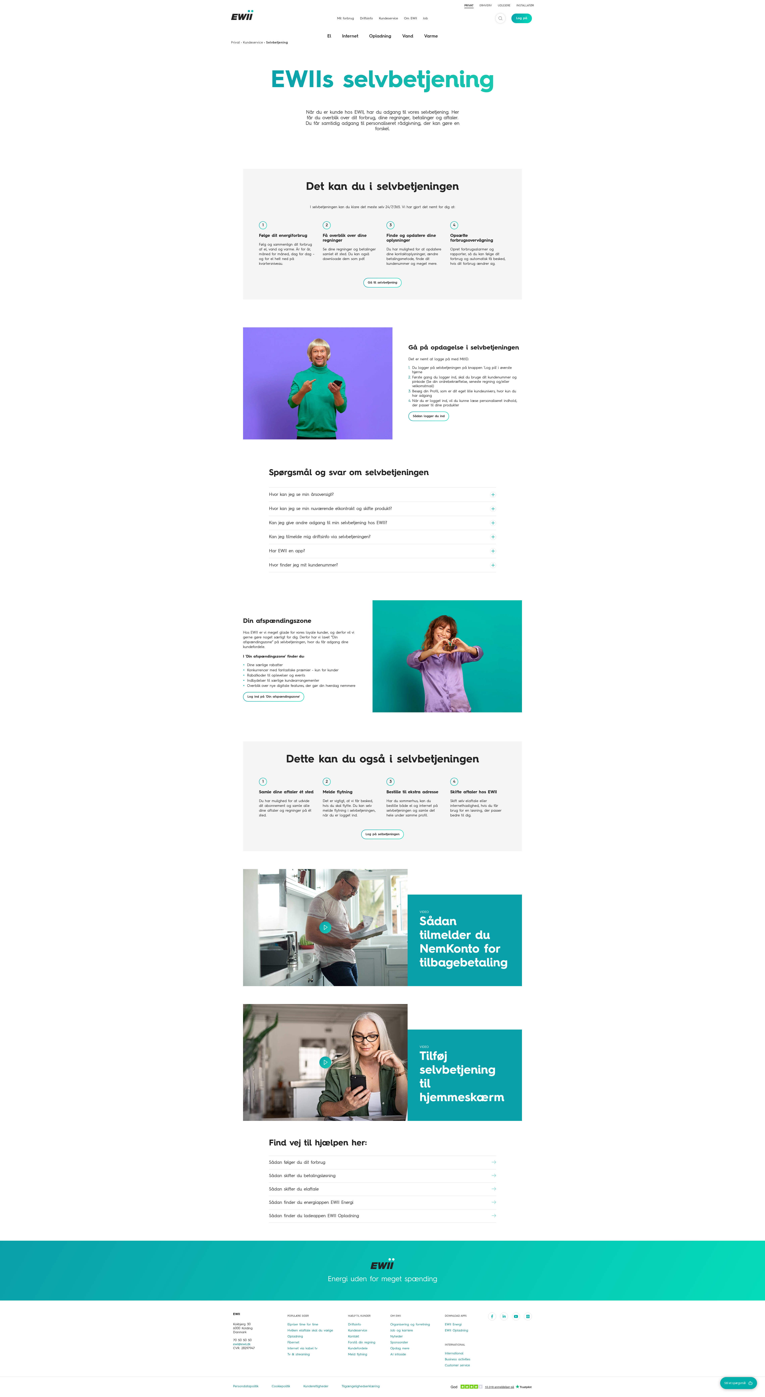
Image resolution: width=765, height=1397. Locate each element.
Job (425, 18)
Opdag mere (399, 1348)
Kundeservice (388, 18)
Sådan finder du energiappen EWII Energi (311, 1202)
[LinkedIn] (504, 1316)
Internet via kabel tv (302, 1348)
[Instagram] (528, 1316)
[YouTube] (516, 1316)
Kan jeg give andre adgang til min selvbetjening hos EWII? (328, 523)
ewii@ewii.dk (241, 1344)
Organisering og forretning (410, 1324)
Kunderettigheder (316, 1386)
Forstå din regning (361, 1342)
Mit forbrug (345, 18)
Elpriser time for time (302, 1324)
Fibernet (293, 1342)
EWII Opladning (456, 1330)
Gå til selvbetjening (382, 282)
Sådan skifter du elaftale (294, 1189)
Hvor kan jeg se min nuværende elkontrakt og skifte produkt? (330, 509)
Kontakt (353, 1336)
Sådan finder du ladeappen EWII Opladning (314, 1216)
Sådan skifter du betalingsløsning (302, 1176)
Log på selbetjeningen (382, 834)
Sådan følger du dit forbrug (297, 1162)
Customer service (457, 1365)
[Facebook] (492, 1316)
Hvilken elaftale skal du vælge (310, 1330)
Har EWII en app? (287, 551)
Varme (431, 36)
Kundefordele (358, 1348)
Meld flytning (357, 1354)
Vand (407, 36)
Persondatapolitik (246, 1386)
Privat (469, 5)
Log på (521, 18)
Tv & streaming (298, 1354)
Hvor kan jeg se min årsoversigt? (301, 494)
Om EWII (410, 18)
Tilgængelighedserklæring (361, 1386)
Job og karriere (401, 1330)
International (454, 1353)
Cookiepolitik (281, 1386)
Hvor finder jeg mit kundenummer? (303, 565)
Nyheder (396, 1336)
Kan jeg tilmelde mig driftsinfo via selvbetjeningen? (320, 537)
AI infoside (398, 1354)
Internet (350, 36)
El (329, 36)
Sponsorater (399, 1342)
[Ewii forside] (243, 15)
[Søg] (500, 18)
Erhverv (486, 5)
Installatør (525, 5)
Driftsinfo (366, 18)
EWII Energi (453, 1324)
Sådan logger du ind (429, 416)
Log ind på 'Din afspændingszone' (273, 696)
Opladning (380, 36)
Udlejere (504, 5)
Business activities (457, 1359)
